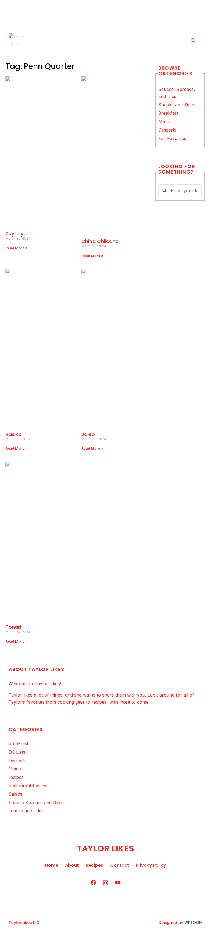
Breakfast (168, 113)
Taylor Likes (105, 848)
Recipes (94, 865)
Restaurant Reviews (29, 785)
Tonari (13, 627)
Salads (15, 794)
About (72, 865)
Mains (164, 121)
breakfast (18, 743)
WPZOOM (193, 922)
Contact (119, 865)
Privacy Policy (151, 865)
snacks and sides (26, 811)
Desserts (167, 130)
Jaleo (88, 434)
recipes (16, 777)
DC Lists (17, 752)
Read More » (16, 248)
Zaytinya (16, 233)
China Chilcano (100, 241)
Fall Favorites (172, 138)
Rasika (13, 434)
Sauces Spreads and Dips (35, 802)
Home (51, 865)
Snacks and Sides (176, 104)
